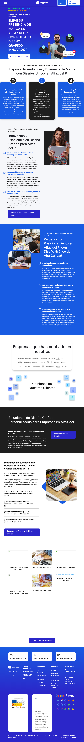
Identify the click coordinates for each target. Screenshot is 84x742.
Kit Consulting (73, 3)
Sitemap (73, 737)
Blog (24, 678)
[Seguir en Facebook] (13, 671)
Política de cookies (68, 735)
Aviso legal (64, 737)
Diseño (39, 670)
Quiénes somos (28, 671)
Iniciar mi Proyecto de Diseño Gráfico (22, 214)
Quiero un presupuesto (19, 56)
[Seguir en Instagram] (10, 671)
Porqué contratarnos (64, 658)
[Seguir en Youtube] (16, 671)
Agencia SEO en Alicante (42, 567)
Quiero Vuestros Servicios (42, 641)
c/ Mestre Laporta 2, (69, 678)
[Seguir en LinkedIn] (13, 675)
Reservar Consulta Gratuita (61, 434)
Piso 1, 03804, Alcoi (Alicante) (70, 682)
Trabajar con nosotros (17, 658)
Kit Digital (61, 3)
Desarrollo (40, 673)
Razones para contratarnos (27, 675)
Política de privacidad (52, 735)
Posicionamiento (42, 676)
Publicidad (40, 680)
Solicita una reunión (40, 658)
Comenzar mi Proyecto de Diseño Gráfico (20, 532)
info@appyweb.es (70, 671)
